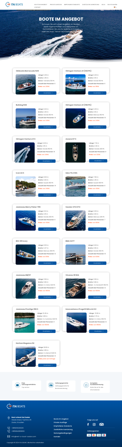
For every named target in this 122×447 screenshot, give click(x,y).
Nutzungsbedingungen (63, 433)
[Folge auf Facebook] (88, 424)
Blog (103, 4)
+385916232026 (17, 428)
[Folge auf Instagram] (94, 424)
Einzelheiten (47, 93)
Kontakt (37, 7)
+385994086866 (18, 431)
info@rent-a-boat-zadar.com (24, 436)
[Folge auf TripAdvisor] (102, 424)
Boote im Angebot (61, 419)
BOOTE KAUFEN (112, 4)
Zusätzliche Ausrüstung (90, 4)
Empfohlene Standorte (72, 4)
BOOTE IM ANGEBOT (41, 4)
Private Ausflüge (56, 4)
